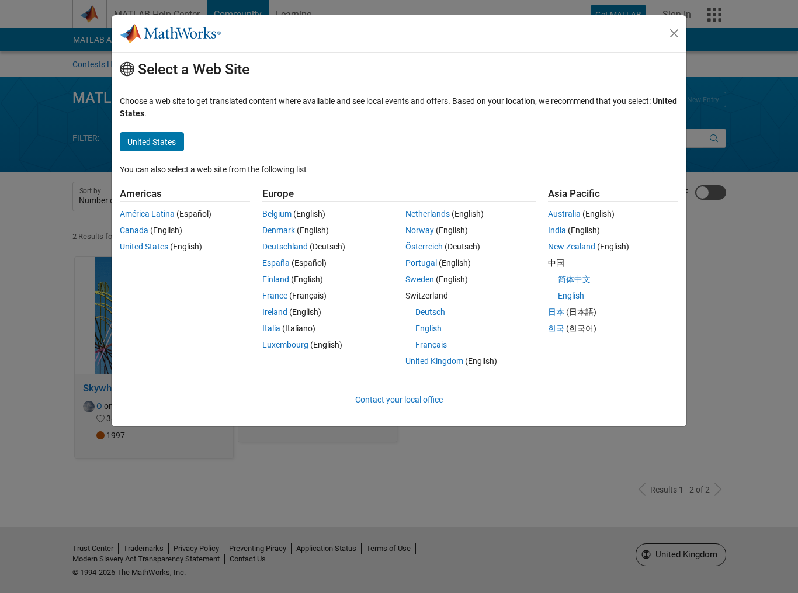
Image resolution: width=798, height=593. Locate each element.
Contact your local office (399, 399)
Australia (564, 214)
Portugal (421, 263)
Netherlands (427, 214)
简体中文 (574, 279)
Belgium (277, 214)
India (557, 230)
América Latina (147, 214)
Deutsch (430, 312)
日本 (556, 312)
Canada (134, 230)
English (428, 328)
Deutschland (285, 246)
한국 (556, 328)
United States (144, 246)
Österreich (424, 246)
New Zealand (571, 246)
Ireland (274, 312)
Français (431, 344)
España (276, 263)
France (274, 295)
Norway (419, 230)
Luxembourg (285, 344)
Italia (271, 328)
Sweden (419, 279)
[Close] (674, 33)
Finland (275, 279)
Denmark (278, 230)
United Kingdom (434, 361)
